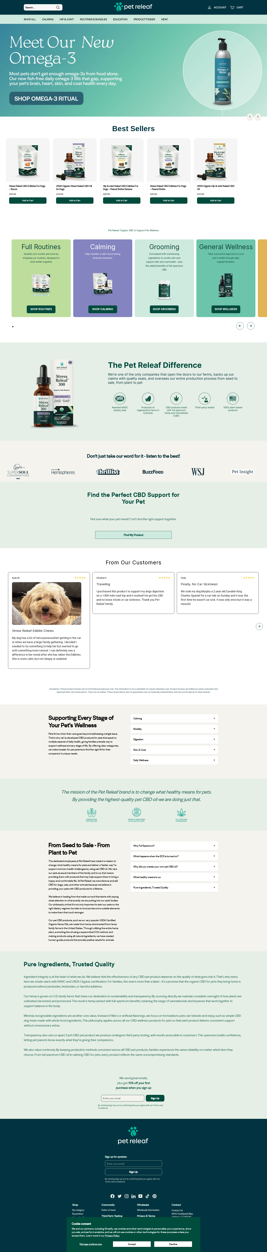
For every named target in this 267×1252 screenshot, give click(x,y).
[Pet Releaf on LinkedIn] (133, 1196)
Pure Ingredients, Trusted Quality (150, 887)
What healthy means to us (147, 877)
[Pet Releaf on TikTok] (147, 1196)
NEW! (164, 19)
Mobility (137, 729)
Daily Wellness (141, 760)
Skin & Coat (139, 750)
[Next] (258, 117)
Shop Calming (102, 309)
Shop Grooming (164, 309)
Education (120, 19)
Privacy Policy (112, 1235)
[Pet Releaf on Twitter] (120, 1196)
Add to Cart (27, 200)
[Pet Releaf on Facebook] (112, 1196)
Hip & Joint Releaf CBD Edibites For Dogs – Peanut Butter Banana (120, 187)
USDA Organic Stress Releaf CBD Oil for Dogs (74, 187)
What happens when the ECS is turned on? (156, 856)
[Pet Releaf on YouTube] (140, 1196)
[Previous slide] (240, 326)
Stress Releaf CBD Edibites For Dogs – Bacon (27, 187)
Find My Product (133, 535)
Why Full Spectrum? (144, 845)
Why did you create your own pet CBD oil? (155, 866)
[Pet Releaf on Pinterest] (155, 1196)
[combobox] (43, 7)
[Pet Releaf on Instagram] (127, 1196)
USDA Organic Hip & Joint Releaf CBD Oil (215, 187)
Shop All (30, 19)
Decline (173, 1244)
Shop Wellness (226, 309)
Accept (132, 1244)
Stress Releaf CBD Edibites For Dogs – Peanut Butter (168, 187)
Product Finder (144, 19)
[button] (12, 326)
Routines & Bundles (93, 19)
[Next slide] (250, 326)
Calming (47, 19)
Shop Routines (41, 309)
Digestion (138, 739)
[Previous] (250, 117)
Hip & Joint (67, 19)
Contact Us (177, 1210)
